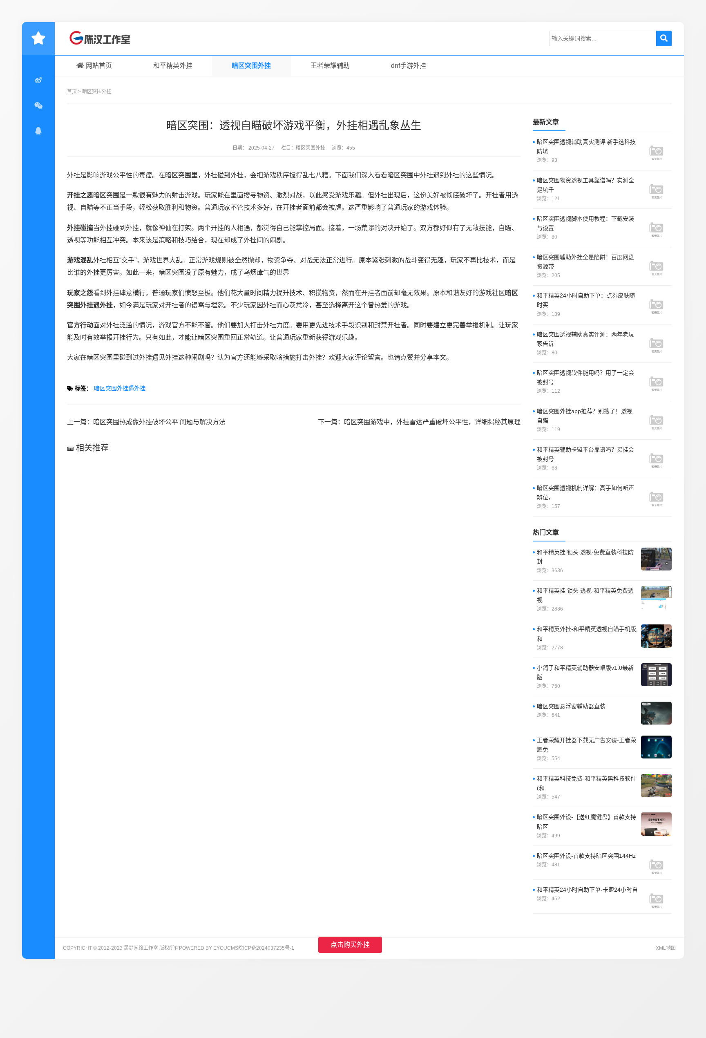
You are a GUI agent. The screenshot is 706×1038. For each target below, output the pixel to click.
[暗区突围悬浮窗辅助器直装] (656, 713)
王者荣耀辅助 (330, 65)
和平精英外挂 (172, 65)
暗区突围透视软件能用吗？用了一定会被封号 (585, 377)
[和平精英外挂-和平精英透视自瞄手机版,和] (656, 635)
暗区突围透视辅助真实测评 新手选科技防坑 (586, 146)
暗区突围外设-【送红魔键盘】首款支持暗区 (586, 822)
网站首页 (99, 65)
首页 (72, 91)
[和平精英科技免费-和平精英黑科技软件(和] (656, 785)
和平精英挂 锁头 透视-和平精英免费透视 (585, 595)
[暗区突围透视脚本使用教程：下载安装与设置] (656, 225)
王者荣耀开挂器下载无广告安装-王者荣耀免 (586, 745)
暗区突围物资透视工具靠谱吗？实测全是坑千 (585, 185)
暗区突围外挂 (251, 65)
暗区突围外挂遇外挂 (119, 388)
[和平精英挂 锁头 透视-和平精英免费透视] (656, 597)
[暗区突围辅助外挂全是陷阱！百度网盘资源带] (656, 264)
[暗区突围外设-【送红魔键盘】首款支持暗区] (656, 823)
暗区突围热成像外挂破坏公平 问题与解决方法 (159, 421)
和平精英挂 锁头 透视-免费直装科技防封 (585, 557)
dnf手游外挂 (408, 65)
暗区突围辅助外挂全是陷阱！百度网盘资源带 (585, 262)
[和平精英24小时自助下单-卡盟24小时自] (656, 896)
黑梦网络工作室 (106, 38)
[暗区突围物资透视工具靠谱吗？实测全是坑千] (656, 187)
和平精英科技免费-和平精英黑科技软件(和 (586, 783)
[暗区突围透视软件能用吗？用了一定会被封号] (656, 379)
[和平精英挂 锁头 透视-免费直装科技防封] (656, 559)
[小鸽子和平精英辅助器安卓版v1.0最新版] (656, 674)
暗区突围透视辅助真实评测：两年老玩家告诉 (585, 339)
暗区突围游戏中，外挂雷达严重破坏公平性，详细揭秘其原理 (432, 421)
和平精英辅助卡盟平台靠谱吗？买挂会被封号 (585, 454)
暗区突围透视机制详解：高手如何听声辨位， (585, 493)
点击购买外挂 (350, 944)
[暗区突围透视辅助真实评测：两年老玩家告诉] (656, 341)
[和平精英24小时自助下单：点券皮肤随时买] (656, 302)
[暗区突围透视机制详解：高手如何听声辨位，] (656, 494)
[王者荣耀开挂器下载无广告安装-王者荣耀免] (656, 747)
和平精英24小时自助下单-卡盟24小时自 (587, 889)
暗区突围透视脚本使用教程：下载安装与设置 (585, 223)
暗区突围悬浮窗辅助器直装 (571, 706)
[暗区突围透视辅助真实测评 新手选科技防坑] (656, 148)
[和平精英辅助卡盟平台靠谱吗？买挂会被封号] (656, 456)
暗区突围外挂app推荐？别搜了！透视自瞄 (584, 416)
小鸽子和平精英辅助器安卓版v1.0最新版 (585, 672)
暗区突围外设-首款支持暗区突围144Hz (586, 855)
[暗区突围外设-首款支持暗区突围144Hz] (656, 862)
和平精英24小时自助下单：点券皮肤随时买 (586, 300)
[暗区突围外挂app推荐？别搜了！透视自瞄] (656, 418)
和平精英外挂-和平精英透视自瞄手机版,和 (587, 634)
